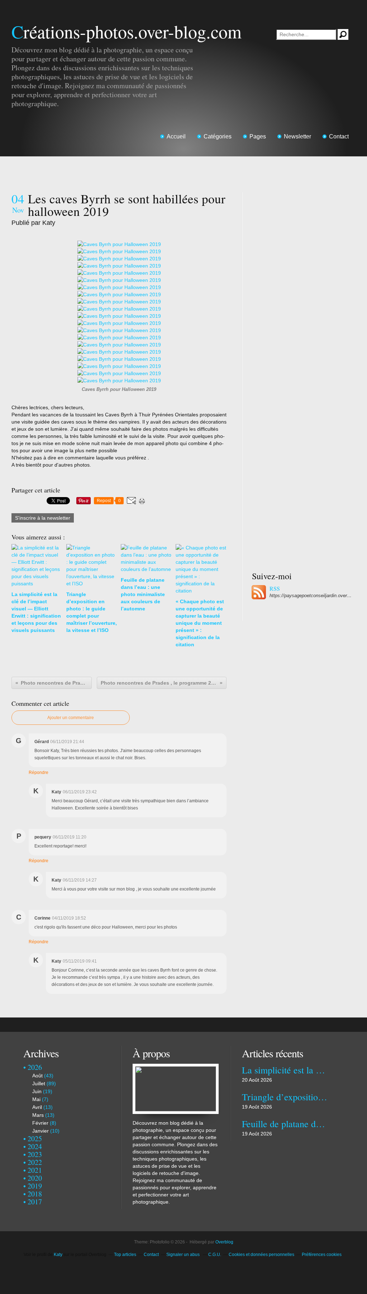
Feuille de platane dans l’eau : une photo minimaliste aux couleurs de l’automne (285, 1124)
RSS (275, 588)
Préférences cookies (322, 1254)
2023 (35, 1154)
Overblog (224, 1242)
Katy (58, 1254)
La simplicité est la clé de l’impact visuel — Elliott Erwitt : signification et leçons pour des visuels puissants (285, 1070)
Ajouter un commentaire (70, 717)
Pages (257, 136)
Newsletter (297, 136)
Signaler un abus (183, 1254)
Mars (38, 1115)
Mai (36, 1099)
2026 (35, 1067)
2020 (35, 1178)
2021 (35, 1170)
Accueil (176, 136)
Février (40, 1123)
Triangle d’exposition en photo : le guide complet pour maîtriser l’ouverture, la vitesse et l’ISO (285, 1097)
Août (37, 1075)
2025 (35, 1138)
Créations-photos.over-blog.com (126, 31)
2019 (35, 1186)
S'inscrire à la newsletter (42, 518)
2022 (35, 1162)
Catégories (218, 136)
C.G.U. (214, 1254)
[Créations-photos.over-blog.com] (176, 1067)
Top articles (125, 1254)
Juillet (38, 1083)
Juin (37, 1091)
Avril (37, 1107)
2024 (35, 1146)
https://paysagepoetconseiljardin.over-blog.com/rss (311, 595)
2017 (35, 1201)
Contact (339, 136)
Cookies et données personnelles (261, 1254)
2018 (35, 1194)
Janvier (40, 1131)
